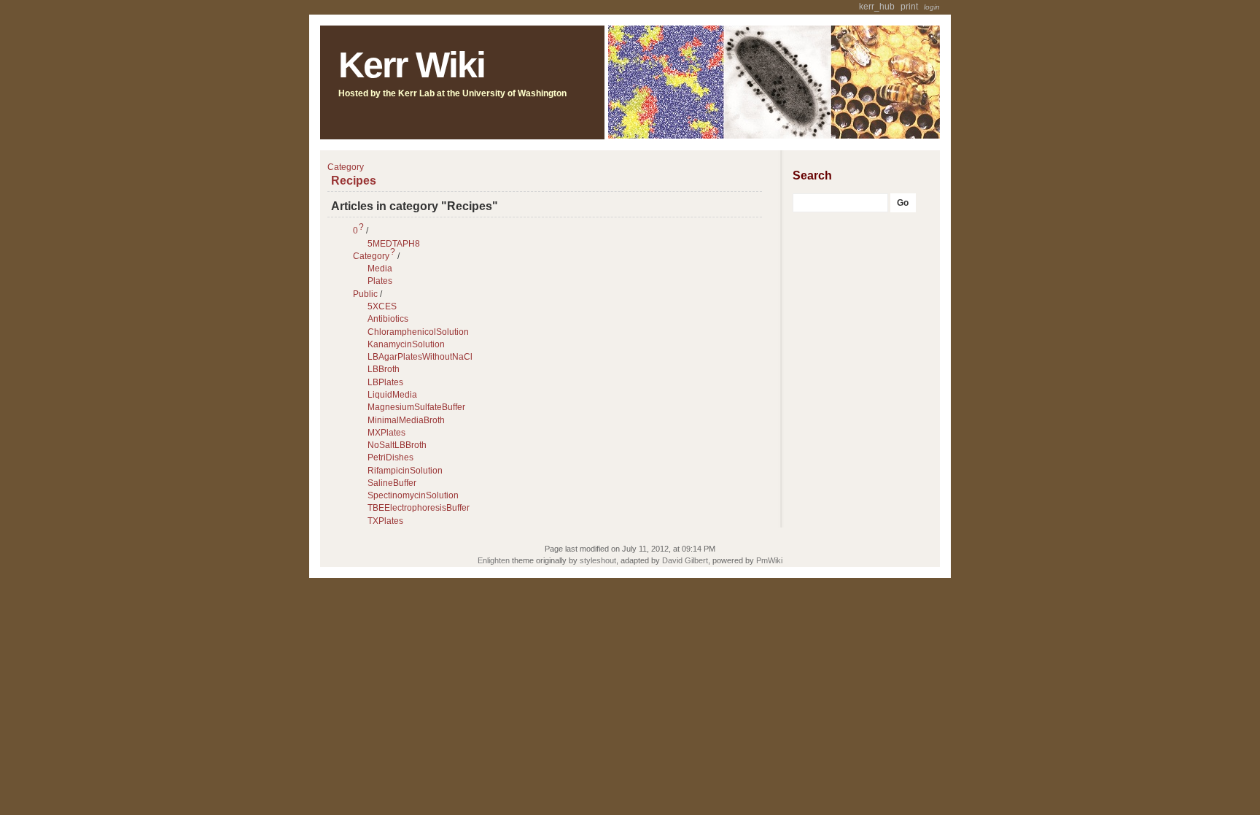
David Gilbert (685, 560)
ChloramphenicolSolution (418, 332)
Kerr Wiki (411, 65)
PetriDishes (390, 457)
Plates (380, 281)
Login (932, 7)
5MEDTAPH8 (394, 243)
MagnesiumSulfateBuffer (416, 407)
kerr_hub (877, 6)
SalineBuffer (392, 483)
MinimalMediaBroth (406, 420)
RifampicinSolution (405, 470)
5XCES (382, 306)
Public (365, 294)
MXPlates (386, 432)
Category (371, 256)
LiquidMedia (392, 394)
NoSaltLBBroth (397, 445)
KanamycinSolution (406, 344)
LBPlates (385, 382)
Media (380, 268)
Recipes (353, 180)
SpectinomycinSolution (413, 495)
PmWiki (769, 560)
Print (909, 6)
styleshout (598, 560)
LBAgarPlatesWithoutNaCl (420, 356)
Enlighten (494, 560)
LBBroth (384, 369)
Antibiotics (388, 318)
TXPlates (385, 521)
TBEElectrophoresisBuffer (419, 507)
